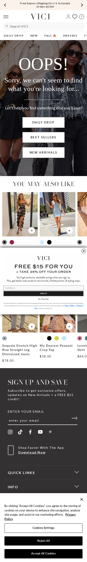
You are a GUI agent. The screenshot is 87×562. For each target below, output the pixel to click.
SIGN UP (43, 294)
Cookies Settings (43, 528)
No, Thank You (43, 299)
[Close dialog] (83, 251)
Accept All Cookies (43, 553)
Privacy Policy (69, 306)
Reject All (43, 540)
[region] (43, 527)
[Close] (82, 499)
